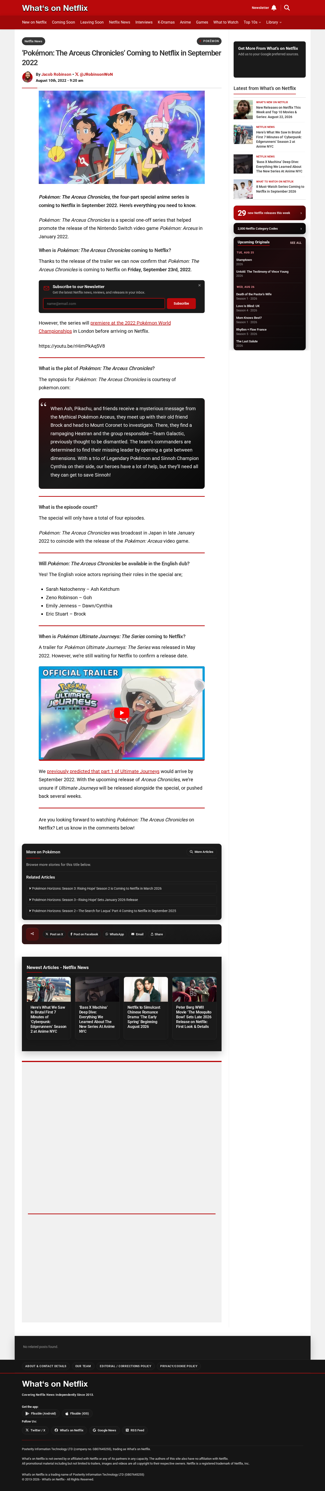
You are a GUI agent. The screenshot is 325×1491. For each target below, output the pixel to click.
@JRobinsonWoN (96, 74)
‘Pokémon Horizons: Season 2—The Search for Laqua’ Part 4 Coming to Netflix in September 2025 (103, 911)
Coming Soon (63, 22)
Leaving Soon (92, 22)
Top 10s (250, 22)
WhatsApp (117, 934)
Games (202, 22)
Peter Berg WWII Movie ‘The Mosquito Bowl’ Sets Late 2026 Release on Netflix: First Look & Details (193, 1017)
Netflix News (119, 22)
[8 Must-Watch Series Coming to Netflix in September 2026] (243, 189)
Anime (185, 22)
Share (159, 934)
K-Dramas (166, 22)
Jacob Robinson (56, 74)
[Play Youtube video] (122, 713)
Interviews (144, 22)
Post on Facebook (86, 934)
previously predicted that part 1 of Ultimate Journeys (103, 771)
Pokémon (211, 41)
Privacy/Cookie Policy (179, 1366)
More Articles (204, 852)
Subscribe (181, 304)
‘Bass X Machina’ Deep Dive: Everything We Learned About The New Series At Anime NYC (97, 1019)
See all (295, 243)
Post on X (56, 934)
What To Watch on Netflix (274, 181)
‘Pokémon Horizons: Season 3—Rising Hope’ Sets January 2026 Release (84, 900)
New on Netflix (34, 22)
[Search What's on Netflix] (287, 8)
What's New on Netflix (272, 102)
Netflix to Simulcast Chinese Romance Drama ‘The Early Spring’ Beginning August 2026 (143, 1017)
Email (139, 934)
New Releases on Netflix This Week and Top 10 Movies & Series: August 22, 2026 (278, 112)
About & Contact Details (45, 1366)
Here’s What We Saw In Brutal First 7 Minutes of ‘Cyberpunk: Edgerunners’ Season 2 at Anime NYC (49, 1019)
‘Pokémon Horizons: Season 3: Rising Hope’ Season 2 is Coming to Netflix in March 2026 (96, 889)
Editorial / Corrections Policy (125, 1366)
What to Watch (225, 22)
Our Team (83, 1366)
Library (272, 22)
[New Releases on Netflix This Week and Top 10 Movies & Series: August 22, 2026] (243, 109)
